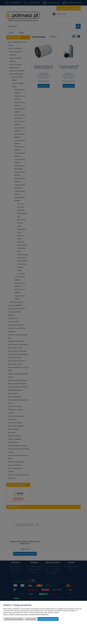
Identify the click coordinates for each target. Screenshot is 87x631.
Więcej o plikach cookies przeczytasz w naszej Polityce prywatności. (26, 614)
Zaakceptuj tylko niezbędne (14, 619)
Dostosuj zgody (31, 619)
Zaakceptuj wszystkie (48, 619)
